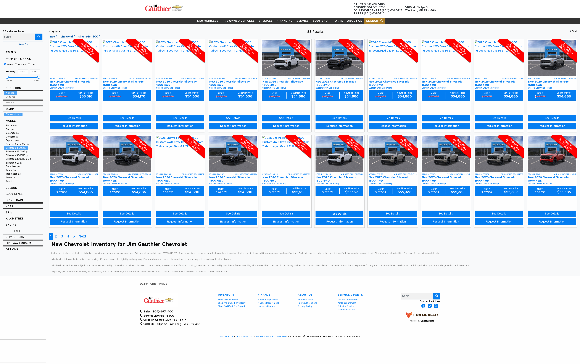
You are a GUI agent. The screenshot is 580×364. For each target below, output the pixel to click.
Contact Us (226, 336)
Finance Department (268, 303)
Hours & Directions (307, 303)
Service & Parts (350, 294)
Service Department (347, 300)
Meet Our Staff (305, 300)
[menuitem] (23, 93)
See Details (74, 118)
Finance (22, 64)
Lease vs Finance (266, 306)
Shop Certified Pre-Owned (231, 306)
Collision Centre (345, 306)
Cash (33, 64)
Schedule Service (346, 310)
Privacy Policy (305, 306)
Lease (10, 64)
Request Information (74, 126)
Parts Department (346, 303)
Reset (21, 44)
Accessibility (244, 336)
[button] (207, 21)
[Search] (38, 37)
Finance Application (268, 300)
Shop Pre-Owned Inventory (231, 303)
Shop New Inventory (228, 300)
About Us (305, 294)
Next (82, 236)
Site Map (282, 336)
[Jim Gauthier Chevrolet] (164, 7)
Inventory (226, 294)
